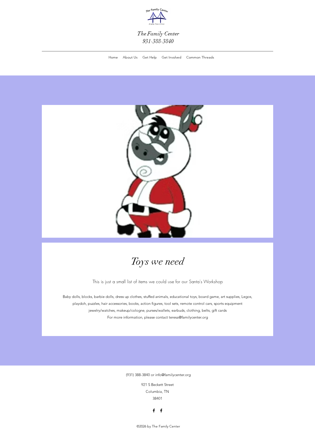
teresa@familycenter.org (188, 317)
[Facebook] (153, 410)
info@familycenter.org (173, 374)
